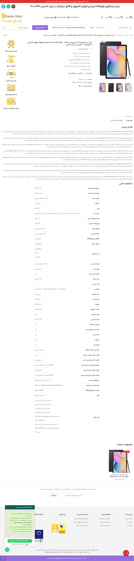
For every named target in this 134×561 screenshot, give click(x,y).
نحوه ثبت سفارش (105, 519)
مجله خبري (129, 519)
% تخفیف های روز (40, 27)
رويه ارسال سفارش (104, 522)
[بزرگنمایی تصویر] (128, 77)
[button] (130, 87)
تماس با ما (129, 522)
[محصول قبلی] (7, 35)
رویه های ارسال (18, 522)
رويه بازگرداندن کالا (82, 525)
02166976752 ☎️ (73, 18)
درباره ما (130, 525)
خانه (131, 35)
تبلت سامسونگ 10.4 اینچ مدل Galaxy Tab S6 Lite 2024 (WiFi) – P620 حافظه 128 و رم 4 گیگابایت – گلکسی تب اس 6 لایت (119, 478)
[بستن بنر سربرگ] (2, 1)
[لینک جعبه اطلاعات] (11, 46)
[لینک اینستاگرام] (13, 6)
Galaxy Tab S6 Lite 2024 (79, 82)
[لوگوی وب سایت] (12, 17)
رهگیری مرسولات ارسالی (81, 519)
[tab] (129, 119)
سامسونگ (119, 35)
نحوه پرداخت (28, 522)
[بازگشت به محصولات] (5, 35)
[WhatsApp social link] (8, 6)
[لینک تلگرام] (3, 6)
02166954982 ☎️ (60, 18)
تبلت (126, 35)
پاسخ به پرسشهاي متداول (80, 522)
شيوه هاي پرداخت (105, 525)
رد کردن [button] (3, 558)
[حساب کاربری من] (102, 18)
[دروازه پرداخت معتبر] (62, 529)
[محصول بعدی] (2, 35)
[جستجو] (3, 27)
